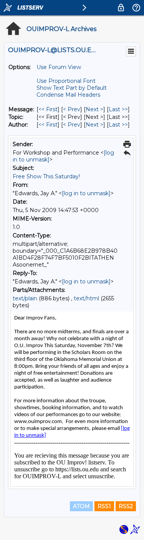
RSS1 (104, 506)
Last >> (118, 109)
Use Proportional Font (66, 80)
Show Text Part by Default (71, 87)
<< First (48, 109)
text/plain (25, 298)
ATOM (81, 506)
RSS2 (126, 506)
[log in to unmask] (86, 193)
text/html (86, 298)
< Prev (71, 109)
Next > (94, 109)
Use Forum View (58, 67)
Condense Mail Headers (68, 94)
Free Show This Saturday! (46, 176)
